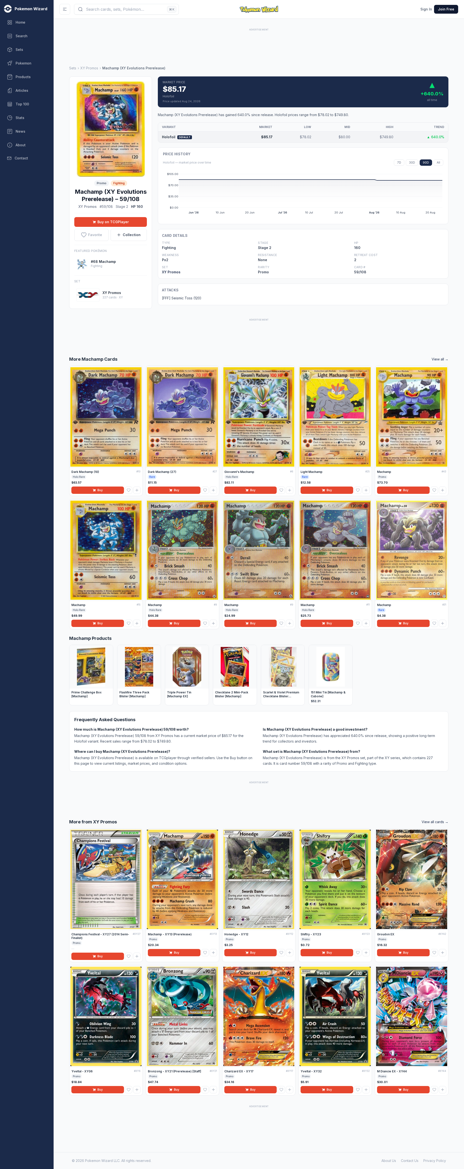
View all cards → (435, 822)
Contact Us (409, 1161)
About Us (388, 1161)
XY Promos (89, 68)
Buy (100, 490)
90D (426, 162)
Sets (72, 68)
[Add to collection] (137, 490)
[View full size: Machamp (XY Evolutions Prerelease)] (110, 128)
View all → (440, 359)
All (438, 162)
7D (399, 162)
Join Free (446, 9)
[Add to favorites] (128, 490)
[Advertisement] (259, 43)
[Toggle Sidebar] (64, 9)
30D (412, 162)
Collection (132, 235)
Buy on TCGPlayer (113, 222)
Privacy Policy (434, 1161)
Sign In (426, 9)
